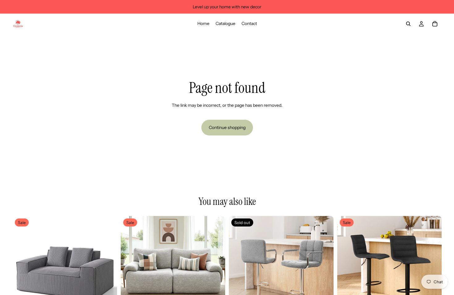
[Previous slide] (21, 268)
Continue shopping (227, 127)
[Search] (408, 24)
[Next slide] (108, 268)
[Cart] (435, 24)
